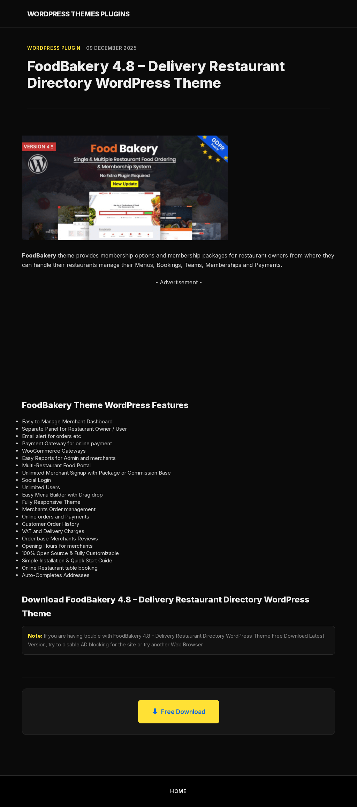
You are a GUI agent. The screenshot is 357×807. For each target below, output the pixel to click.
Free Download (178, 711)
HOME (178, 791)
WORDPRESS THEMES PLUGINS (78, 14)
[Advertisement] (178, 335)
